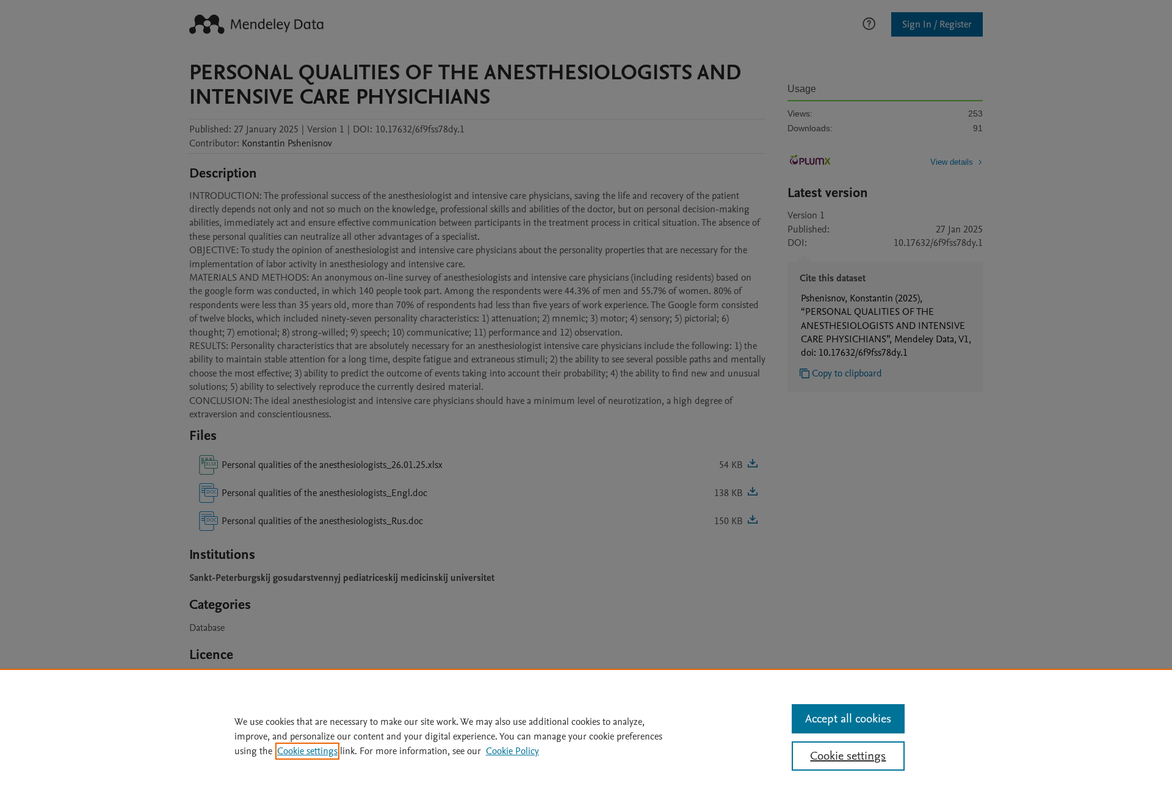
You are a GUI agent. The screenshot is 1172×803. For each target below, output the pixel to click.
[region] (586, 736)
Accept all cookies (848, 719)
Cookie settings (307, 751)
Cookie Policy (512, 751)
